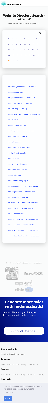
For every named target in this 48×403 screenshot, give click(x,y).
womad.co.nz (13, 208)
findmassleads (14, 4)
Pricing (41, 374)
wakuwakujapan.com (16, 87)
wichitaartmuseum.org (17, 186)
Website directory (19, 374)
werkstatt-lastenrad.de (17, 153)
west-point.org (13, 158)
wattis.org (29, 103)
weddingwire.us (14, 131)
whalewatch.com (14, 175)
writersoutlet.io (29, 225)
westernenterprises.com (17, 164)
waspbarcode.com (15, 98)
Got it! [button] (7, 399)
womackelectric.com (30, 203)
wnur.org (25, 197)
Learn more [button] (9, 392)
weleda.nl (25, 136)
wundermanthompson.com (28, 230)
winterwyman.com (15, 192)
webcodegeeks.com (32, 114)
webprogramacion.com (17, 125)
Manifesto (10, 364)
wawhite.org (13, 109)
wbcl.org (24, 109)
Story (3, 364)
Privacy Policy (21, 364)
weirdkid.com (13, 136)
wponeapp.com (14, 225)
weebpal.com (28, 131)
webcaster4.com (14, 114)
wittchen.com (13, 197)
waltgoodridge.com (15, 92)
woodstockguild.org (15, 219)
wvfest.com (35, 236)
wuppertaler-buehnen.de (18, 236)
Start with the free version (24, 330)
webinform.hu (13, 120)
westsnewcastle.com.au (17, 169)
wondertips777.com (16, 214)
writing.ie (11, 230)
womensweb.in (27, 208)
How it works (5, 374)
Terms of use (33, 364)
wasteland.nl (30, 98)
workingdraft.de (32, 219)
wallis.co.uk (32, 87)
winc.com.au (33, 186)
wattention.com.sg (15, 103)
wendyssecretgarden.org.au (19, 147)
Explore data (31, 374)
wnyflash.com (13, 203)
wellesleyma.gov (14, 142)
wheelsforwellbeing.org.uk (18, 181)
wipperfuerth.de (31, 192)
